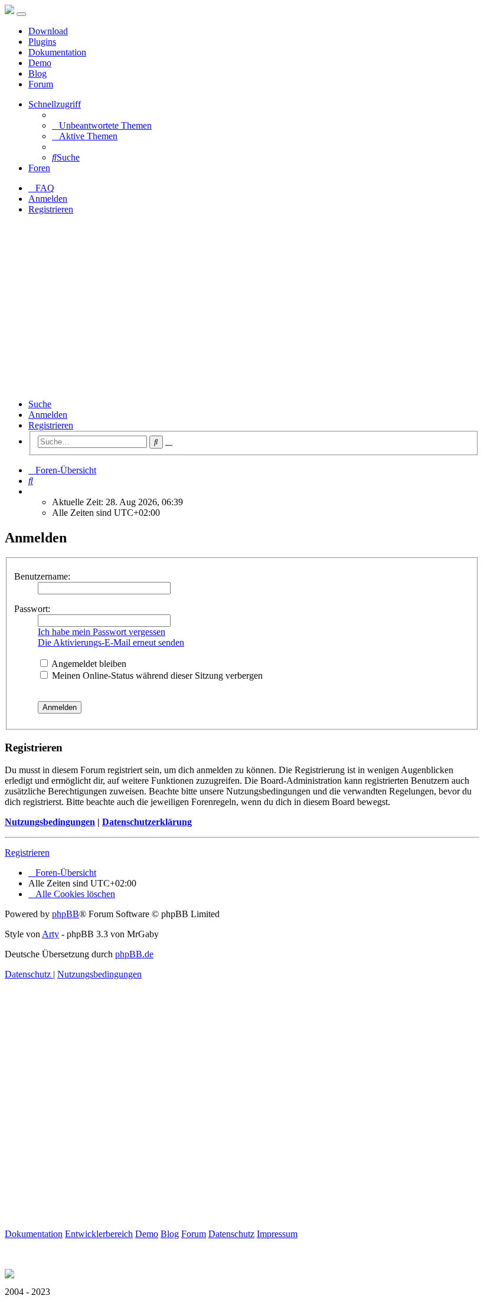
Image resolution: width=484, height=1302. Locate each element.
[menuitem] (102, 125)
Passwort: (32, 609)
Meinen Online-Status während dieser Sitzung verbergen (156, 675)
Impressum (277, 1234)
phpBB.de (134, 954)
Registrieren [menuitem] (50, 209)
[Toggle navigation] (21, 14)
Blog (37, 73)
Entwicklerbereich (99, 1234)
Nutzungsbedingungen (50, 822)
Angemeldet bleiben (88, 664)
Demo (39, 63)
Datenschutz (231, 1234)
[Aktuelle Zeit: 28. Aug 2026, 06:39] (31, 491)
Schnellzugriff (54, 104)
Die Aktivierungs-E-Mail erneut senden (111, 642)
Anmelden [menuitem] (47, 199)
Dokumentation (57, 52)
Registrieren (50, 425)
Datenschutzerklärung (147, 822)
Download (48, 31)
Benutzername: (42, 576)
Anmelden (47, 415)
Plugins (42, 42)
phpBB (65, 914)
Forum (40, 84)
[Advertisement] (242, 307)
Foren (39, 168)
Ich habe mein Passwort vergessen (101, 632)
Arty (50, 934)
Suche (39, 404)
